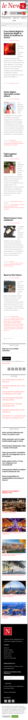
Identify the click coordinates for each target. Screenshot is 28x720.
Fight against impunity (10, 155)
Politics (17, 83)
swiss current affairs (16, 142)
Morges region (7, 324)
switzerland (12, 328)
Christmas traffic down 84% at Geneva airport (13, 575)
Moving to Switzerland (18, 324)
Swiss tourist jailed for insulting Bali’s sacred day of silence (13, 478)
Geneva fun (18, 319)
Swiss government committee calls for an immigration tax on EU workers (13, 454)
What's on (10, 266)
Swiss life (14, 327)
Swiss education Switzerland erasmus (14, 143)
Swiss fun (12, 325)
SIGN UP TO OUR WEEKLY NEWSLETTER (10, 492)
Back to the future (13, 275)
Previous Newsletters (10, 692)
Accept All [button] (15, 716)
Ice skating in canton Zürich (9, 512)
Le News (14, 6)
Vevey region (19, 328)
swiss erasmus (7, 145)
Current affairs (14, 201)
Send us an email (8, 652)
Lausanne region (16, 321)
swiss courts (14, 207)
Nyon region (7, 325)
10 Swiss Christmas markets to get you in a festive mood (13, 533)
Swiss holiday (19, 325)
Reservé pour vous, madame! (13, 219)
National (12, 83)
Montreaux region (16, 322)
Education (12, 140)
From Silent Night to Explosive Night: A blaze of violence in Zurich (13, 34)
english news (7, 319)
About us (6, 648)
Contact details (8, 650)
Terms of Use (7, 654)
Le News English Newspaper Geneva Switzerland (14, 206)
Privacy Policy (6, 363)
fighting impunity (15, 204)
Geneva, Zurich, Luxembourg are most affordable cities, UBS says (12, 554)
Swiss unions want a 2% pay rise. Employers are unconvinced (12, 463)
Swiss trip (6, 328)
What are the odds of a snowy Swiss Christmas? (11, 617)
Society (12, 261)
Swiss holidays (7, 327)
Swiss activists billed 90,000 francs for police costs (12, 433)
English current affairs (17, 263)
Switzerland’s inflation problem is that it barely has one (14, 470)
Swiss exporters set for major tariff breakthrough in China (13, 440)
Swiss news (15, 145)
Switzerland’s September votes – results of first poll (14, 447)
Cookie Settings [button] (6, 716)
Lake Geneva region (9, 264)
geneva (13, 319)
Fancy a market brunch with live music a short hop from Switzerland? (13, 596)
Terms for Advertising (10, 658)
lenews (9, 322)
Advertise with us (9, 666)
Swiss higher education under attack (12, 94)
